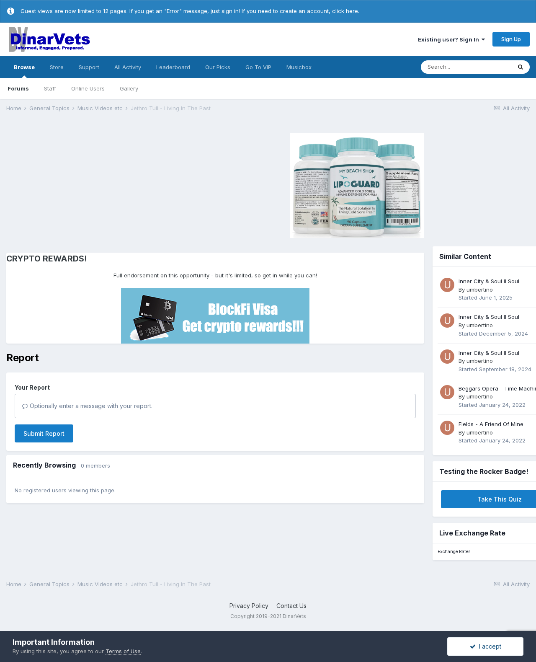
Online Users (88, 88)
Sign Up (511, 39)
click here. (345, 11)
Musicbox (299, 67)
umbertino (479, 289)
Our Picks (217, 67)
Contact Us (291, 605)
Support (89, 67)
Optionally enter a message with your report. (90, 405)
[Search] (520, 67)
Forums (18, 88)
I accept (488, 646)
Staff (50, 88)
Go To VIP (258, 67)
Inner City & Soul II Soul (489, 281)
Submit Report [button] (43, 433)
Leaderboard (173, 67)
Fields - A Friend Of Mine (491, 424)
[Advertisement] (77, 184)
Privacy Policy (248, 605)
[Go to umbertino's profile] (447, 285)
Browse (24, 67)
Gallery (129, 88)
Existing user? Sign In (450, 39)
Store (57, 67)
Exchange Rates (454, 551)
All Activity (127, 67)
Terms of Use (123, 651)
